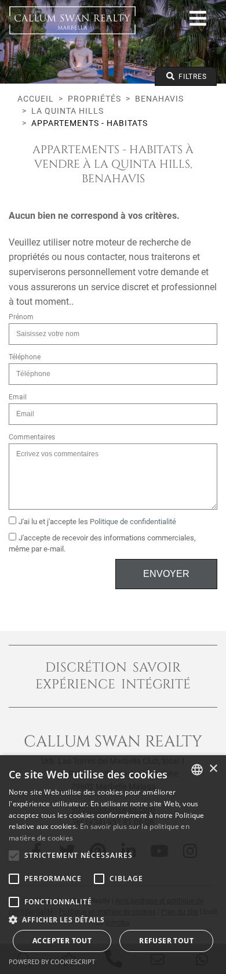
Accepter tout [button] (62, 941)
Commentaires (32, 437)
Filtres (191, 77)
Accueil (35, 98)
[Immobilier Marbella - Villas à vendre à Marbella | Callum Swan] (72, 20)
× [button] (213, 768)
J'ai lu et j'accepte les (97, 521)
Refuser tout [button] (166, 941)
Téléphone (25, 357)
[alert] (113, 864)
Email (18, 397)
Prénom (21, 317)
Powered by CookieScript (52, 961)
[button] (113, 919)
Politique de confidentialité (133, 521)
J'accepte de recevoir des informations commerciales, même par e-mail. (102, 543)
